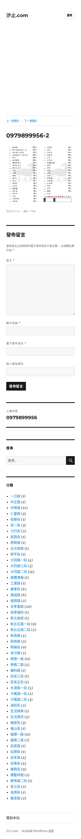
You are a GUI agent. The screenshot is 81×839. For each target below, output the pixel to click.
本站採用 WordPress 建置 (38, 831)
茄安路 (15, 746)
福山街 (15, 728)
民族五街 (17, 682)
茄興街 (15, 752)
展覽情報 (17, 577)
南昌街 (15, 537)
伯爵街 (15, 519)
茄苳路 (15, 757)
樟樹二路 (17, 664)
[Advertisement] (40, 73)
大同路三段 (18, 566)
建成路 (15, 595)
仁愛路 (15, 513)
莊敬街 (15, 763)
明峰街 (15, 647)
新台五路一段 (20, 624)
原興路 (15, 543)
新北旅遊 (17, 618)
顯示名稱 (13, 323)
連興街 (15, 769)
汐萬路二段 (18, 699)
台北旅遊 (17, 548)
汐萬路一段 (18, 694)
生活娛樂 (17, 711)
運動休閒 (17, 775)
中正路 (15, 502)
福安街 (15, 723)
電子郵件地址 (16, 343)
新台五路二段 (20, 630)
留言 (10, 260)
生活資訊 (17, 717)
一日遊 (15, 496)
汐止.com (17, 15)
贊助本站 (13, 818)
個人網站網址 (15, 363)
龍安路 (15, 798)
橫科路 (15, 670)
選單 (69, 15)
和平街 (15, 554)
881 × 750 (29, 211)
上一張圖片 (13, 120)
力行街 (15, 531)
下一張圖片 (31, 120)
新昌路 (15, 635)
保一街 (15, 525)
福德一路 (17, 734)
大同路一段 (18, 560)
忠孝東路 (17, 606)
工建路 (15, 583)
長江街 (15, 786)
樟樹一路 (17, 659)
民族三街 (17, 676)
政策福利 (17, 612)
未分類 (15, 653)
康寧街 (15, 589)
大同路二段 (18, 572)
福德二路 (17, 740)
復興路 (15, 601)
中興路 (15, 508)
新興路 (15, 641)
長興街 (15, 792)
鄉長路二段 (18, 781)
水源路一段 (18, 688)
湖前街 (15, 705)
